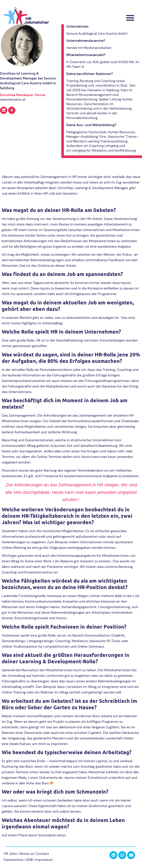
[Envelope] (131, 855)
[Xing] (11, 110)
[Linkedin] (3, 110)
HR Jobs (10, 853)
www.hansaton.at (12, 99)
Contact (42, 853)
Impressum (44, 859)
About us (26, 853)
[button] (130, 17)
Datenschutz (14, 859)
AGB (29, 859)
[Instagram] (122, 855)
